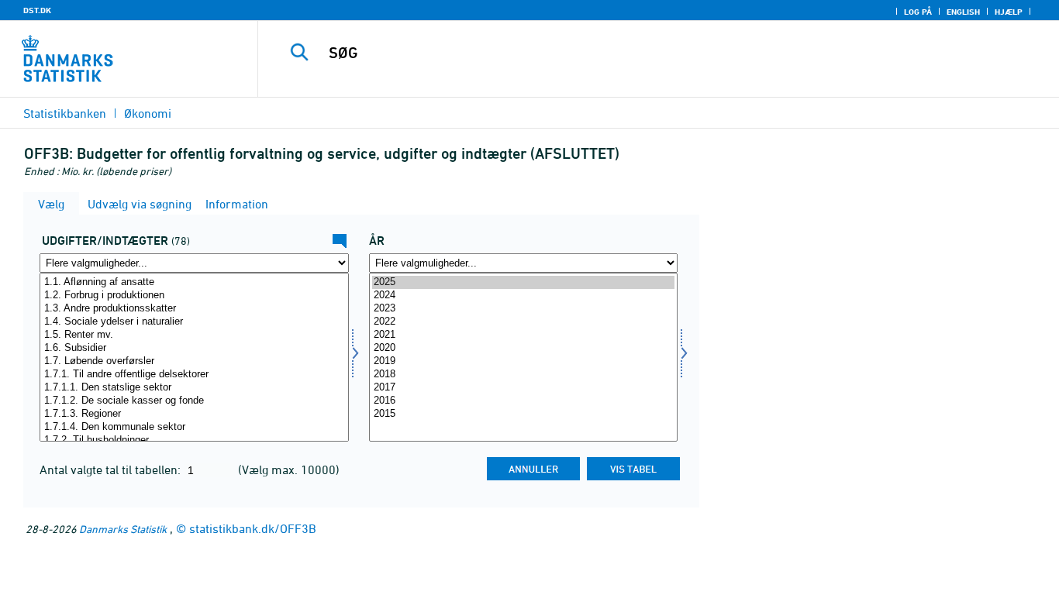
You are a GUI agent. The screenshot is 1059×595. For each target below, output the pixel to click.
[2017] (523, 387)
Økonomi (147, 113)
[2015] (523, 414)
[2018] (523, 374)
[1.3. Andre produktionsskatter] (194, 308)
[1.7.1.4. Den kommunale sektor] (194, 427)
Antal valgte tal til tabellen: (112, 469)
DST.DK (37, 10)
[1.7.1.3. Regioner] (194, 414)
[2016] (523, 401)
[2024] (523, 295)
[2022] (523, 321)
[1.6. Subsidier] (194, 348)
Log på (918, 11)
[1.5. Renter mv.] (194, 335)
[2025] (523, 282)
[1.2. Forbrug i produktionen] (194, 295)
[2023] (523, 308)
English (963, 11)
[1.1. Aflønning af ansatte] (194, 282)
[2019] (523, 361)
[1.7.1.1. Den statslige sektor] (194, 387)
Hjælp (1009, 11)
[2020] (523, 348)
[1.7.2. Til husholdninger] (194, 440)
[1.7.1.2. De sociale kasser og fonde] (194, 401)
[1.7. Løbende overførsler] (194, 361)
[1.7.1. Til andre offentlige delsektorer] (194, 374)
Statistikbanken (64, 113)
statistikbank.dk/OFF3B (252, 528)
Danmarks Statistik (123, 528)
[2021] (523, 335)
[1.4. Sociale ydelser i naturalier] (194, 321)
